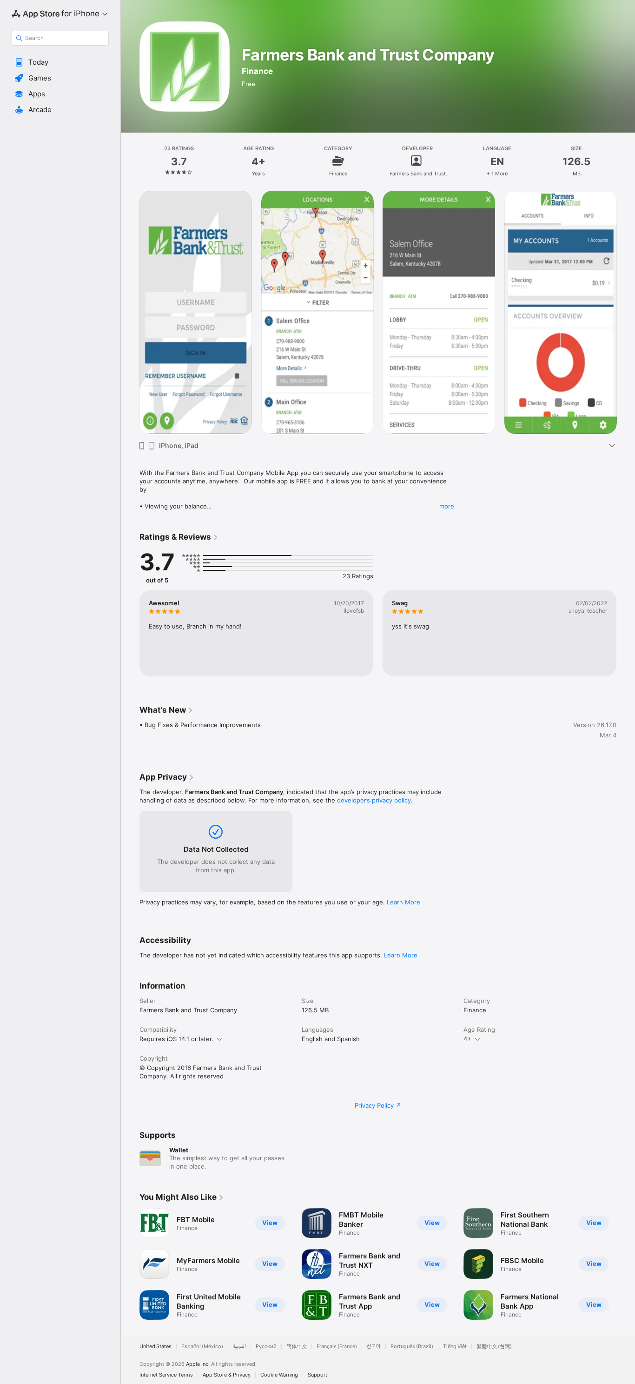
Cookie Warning (279, 1374)
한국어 (374, 1346)
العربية (239, 1346)
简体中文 (296, 1346)
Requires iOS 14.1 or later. (176, 1039)
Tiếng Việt (455, 1346)
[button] (60, 62)
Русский (266, 1346)
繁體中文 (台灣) (494, 1346)
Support (317, 1374)
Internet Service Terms (166, 1374)
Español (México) (202, 1346)
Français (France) (337, 1346)
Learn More (403, 902)
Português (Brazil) (411, 1346)
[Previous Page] (130, 1264)
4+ (467, 1039)
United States (155, 1346)
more (446, 506)
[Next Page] (625, 1264)
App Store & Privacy (227, 1374)
